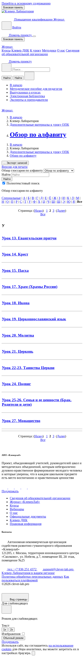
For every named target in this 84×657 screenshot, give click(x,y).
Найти (7, 77)
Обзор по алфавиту (38, 134)
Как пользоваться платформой (35, 578)
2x (11, 629)
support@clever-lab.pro (58, 569)
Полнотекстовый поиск (23, 183)
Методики (49, 50)
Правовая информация (25, 524)
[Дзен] (18, 487)
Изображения (11, 634)
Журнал (59, 19)
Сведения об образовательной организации (40, 52)
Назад (38, 210)
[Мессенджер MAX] (30, 487)
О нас (61, 50)
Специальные (11, 198)
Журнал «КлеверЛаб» (25, 502)
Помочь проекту (20, 35)
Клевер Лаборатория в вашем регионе (28, 573)
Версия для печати (15, 167)
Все (42, 214)
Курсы (6, 50)
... (15, 162)
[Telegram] (11, 487)
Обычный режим (13, 637)
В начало (16, 117)
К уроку (35, 50)
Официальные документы (28, 516)
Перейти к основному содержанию (26, 3)
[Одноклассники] (24, 487)
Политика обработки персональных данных (32, 576)
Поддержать (10, 491)
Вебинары (17, 509)
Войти (16, 27)
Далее (61, 210)
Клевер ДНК (20, 50)
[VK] (5, 487)
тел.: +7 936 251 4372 (22, 569)
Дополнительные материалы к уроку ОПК (39, 124)
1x (4, 629)
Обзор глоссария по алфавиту (23, 170)
